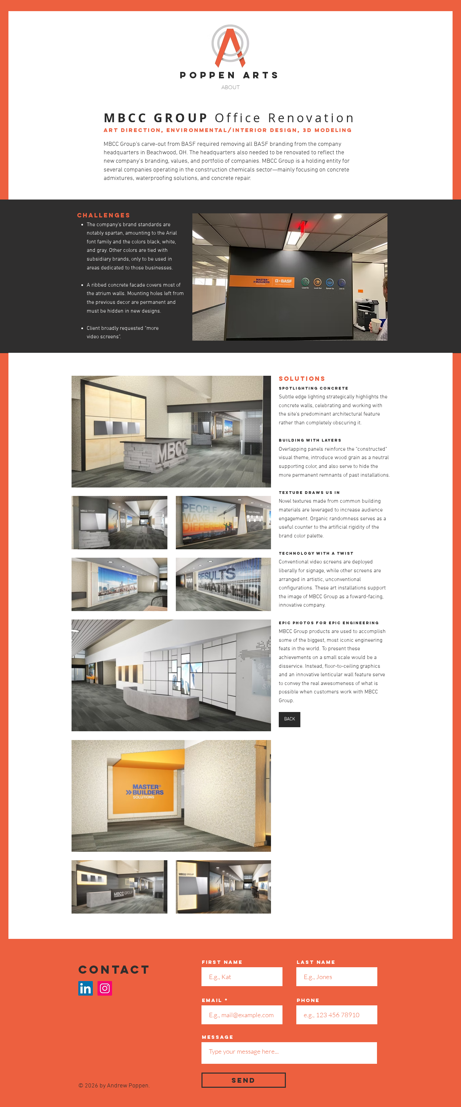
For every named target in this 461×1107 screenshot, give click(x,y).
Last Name (316, 962)
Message (218, 1037)
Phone (308, 1000)
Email (212, 1000)
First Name (222, 962)
